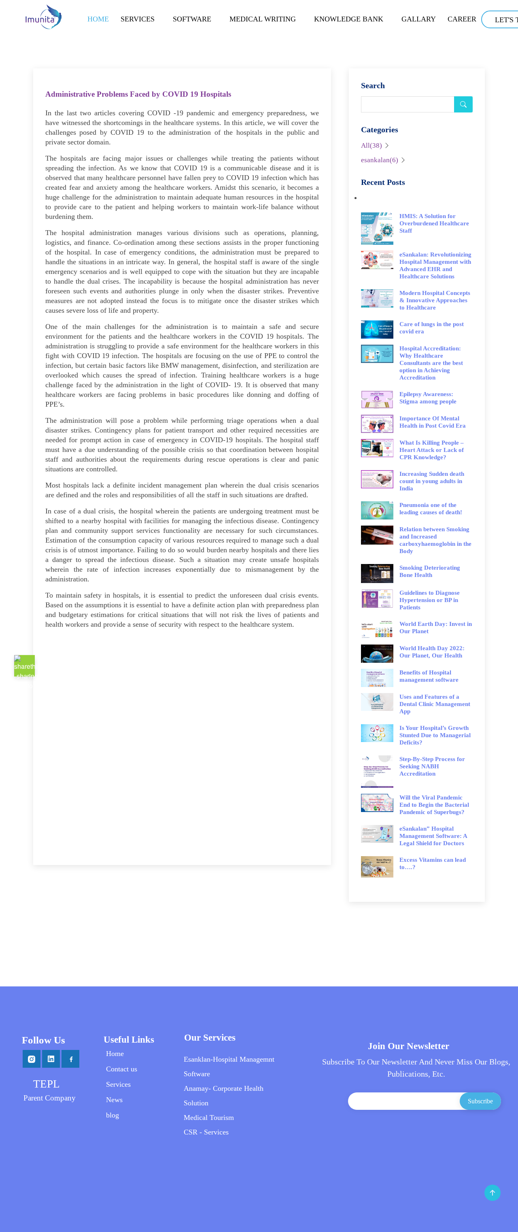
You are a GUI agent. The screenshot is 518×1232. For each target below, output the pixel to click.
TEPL (46, 1084)
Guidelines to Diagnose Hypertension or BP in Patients (429, 600)
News (114, 1099)
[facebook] (70, 1058)
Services (138, 19)
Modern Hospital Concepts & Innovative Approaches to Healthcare (434, 300)
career (462, 19)
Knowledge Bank (348, 19)
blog (112, 1115)
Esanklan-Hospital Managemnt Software (229, 1066)
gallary (418, 19)
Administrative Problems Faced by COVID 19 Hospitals (138, 94)
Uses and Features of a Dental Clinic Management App (434, 704)
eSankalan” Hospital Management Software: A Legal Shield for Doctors (433, 835)
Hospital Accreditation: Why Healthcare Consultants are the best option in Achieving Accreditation (431, 363)
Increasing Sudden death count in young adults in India (431, 481)
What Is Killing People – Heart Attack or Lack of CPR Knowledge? (431, 449)
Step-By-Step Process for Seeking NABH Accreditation (432, 766)
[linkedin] (52, 1058)
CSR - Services (206, 1132)
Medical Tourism (209, 1117)
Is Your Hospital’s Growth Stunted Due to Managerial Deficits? (435, 735)
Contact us (121, 1069)
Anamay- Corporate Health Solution (223, 1095)
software (192, 19)
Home (98, 19)
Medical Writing (262, 19)
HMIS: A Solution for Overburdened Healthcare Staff (434, 223)
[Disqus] (182, 737)
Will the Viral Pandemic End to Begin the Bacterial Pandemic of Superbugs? (434, 804)
